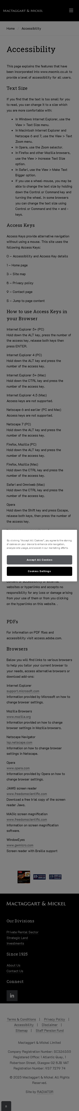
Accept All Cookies (39, 559)
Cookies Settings (39, 571)
